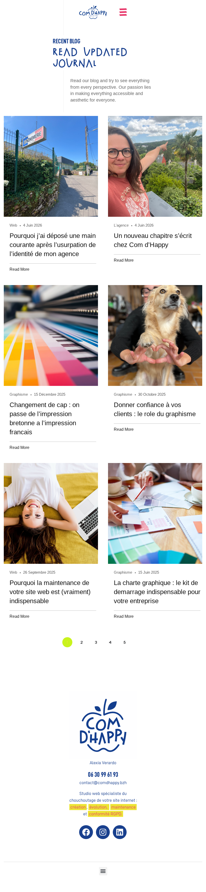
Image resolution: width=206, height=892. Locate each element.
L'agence (121, 225)
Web (13, 225)
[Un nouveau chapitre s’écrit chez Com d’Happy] (155, 166)
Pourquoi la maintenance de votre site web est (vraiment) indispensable (50, 592)
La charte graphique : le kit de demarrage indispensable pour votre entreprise (157, 592)
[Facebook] (86, 832)
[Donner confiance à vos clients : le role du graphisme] (155, 335)
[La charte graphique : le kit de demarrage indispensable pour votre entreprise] (155, 513)
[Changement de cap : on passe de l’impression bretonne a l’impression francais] (51, 335)
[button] (103, 871)
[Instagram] (103, 832)
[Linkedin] (120, 832)
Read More (19, 268)
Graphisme (19, 394)
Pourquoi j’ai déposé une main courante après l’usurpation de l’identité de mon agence (53, 245)
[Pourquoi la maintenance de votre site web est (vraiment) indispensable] (51, 513)
